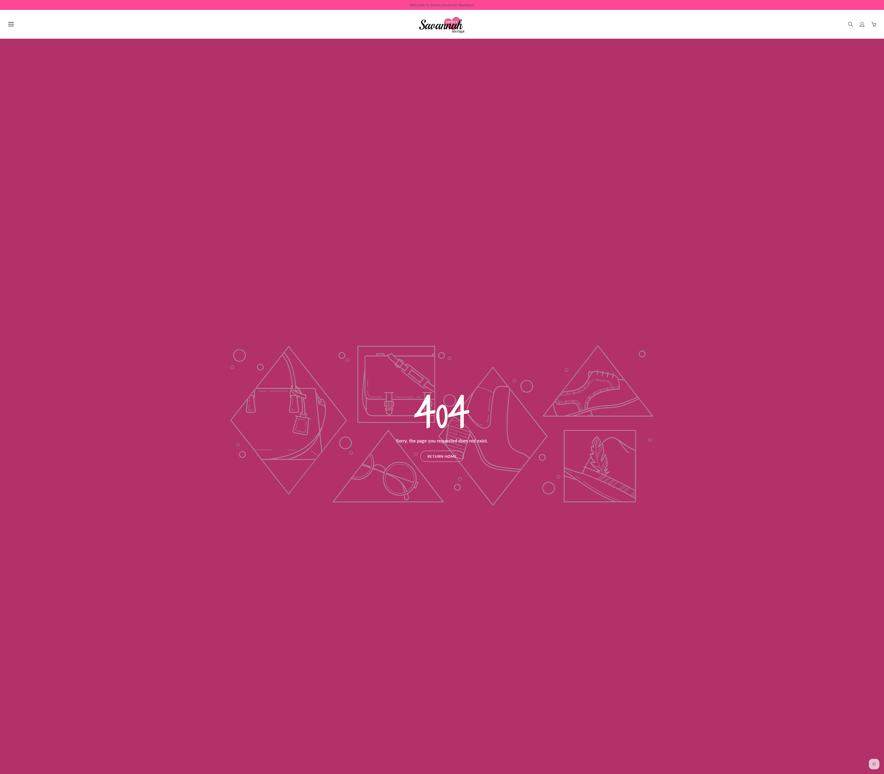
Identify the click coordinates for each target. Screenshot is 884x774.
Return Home (442, 456)
